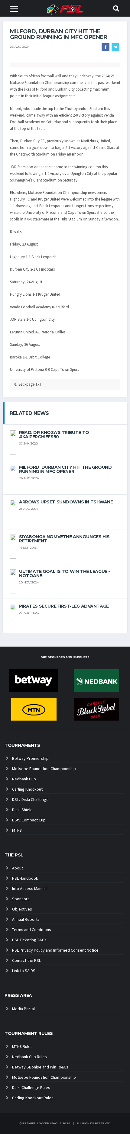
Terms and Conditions (31, 929)
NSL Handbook (25, 878)
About (17, 868)
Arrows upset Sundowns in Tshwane (66, 502)
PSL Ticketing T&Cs (29, 940)
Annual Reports (26, 919)
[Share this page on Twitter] (115, 47)
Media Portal (23, 1008)
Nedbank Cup (24, 779)
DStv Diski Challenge (30, 799)
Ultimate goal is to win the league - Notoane (64, 573)
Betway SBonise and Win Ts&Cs (40, 1067)
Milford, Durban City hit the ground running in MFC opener (65, 469)
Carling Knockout (27, 789)
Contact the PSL (26, 960)
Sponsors (21, 898)
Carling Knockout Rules (33, 1097)
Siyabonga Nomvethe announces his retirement (64, 539)
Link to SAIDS (23, 970)
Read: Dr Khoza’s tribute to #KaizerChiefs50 (54, 434)
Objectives (22, 909)
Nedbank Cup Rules (29, 1056)
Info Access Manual (29, 888)
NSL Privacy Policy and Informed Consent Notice (55, 950)
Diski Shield (22, 809)
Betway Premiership (30, 758)
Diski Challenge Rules (31, 1087)
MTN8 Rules (22, 1046)
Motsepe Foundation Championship (44, 768)
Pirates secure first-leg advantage (64, 606)
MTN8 (17, 830)
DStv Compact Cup (29, 820)
